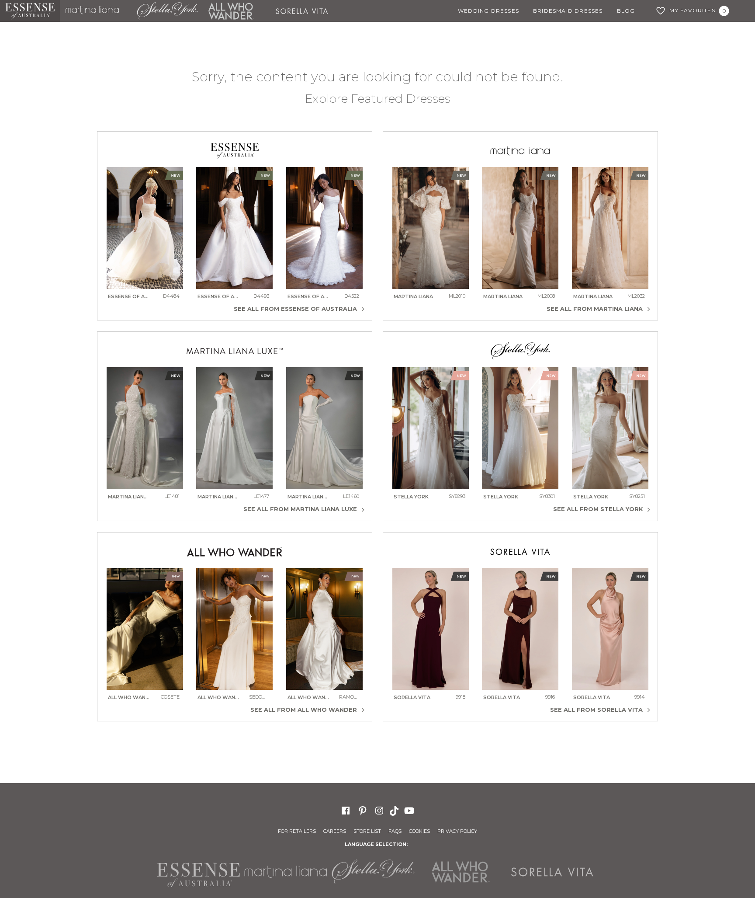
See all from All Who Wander (304, 710)
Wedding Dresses (488, 10)
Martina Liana (96, 11)
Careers (334, 831)
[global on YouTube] (410, 810)
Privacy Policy (457, 831)
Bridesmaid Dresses (568, 10)
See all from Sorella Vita (597, 710)
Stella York (167, 11)
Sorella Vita (305, 11)
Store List (367, 831)
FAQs (395, 831)
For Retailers (297, 831)
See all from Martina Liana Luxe (301, 509)
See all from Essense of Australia (296, 309)
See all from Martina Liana (595, 309)
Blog (626, 10)
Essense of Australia (30, 11)
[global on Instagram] (379, 810)
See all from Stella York (598, 509)
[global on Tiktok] (395, 810)
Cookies (419, 831)
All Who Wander (231, 11)
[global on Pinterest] (362, 810)
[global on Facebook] (345, 810)
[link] (145, 234)
